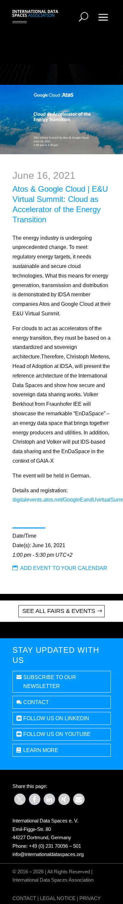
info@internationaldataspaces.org (48, 854)
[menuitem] (83, 16)
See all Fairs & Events (58, 611)
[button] (20, 799)
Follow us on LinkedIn (56, 718)
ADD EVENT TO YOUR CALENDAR (59, 568)
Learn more (40, 750)
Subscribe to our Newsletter (49, 681)
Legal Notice (57, 898)
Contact (36, 702)
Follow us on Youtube (57, 734)
